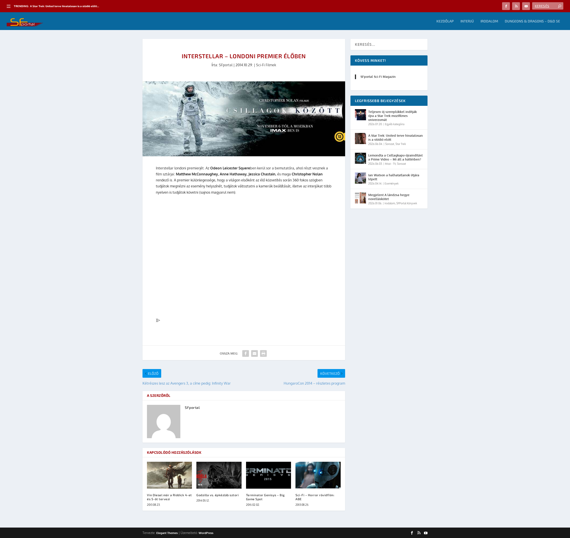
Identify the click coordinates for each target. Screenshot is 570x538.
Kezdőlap (445, 21)
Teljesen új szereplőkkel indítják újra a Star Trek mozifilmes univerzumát (392, 116)
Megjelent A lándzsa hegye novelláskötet (388, 197)
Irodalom (489, 21)
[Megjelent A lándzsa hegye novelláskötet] (360, 197)
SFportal (225, 65)
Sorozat (389, 144)
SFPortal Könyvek (406, 203)
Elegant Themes (167, 533)
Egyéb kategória (394, 124)
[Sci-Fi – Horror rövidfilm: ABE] (317, 475)
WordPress (206, 533)
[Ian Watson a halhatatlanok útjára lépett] (360, 178)
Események (392, 183)
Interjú (467, 21)
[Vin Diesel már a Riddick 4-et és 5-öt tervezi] (169, 475)
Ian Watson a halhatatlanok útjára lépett (393, 177)
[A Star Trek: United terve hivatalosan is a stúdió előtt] (360, 138)
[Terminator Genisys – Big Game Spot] (268, 475)
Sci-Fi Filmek (266, 65)
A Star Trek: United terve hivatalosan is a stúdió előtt (395, 137)
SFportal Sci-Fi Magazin (378, 76)
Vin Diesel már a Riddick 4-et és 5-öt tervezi (169, 497)
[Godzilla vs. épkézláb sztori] (218, 475)
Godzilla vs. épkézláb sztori (217, 495)
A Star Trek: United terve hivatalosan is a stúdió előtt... (64, 6)
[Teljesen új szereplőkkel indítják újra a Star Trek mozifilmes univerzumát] (360, 114)
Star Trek (400, 144)
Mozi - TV (390, 163)
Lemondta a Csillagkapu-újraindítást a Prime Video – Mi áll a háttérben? (395, 157)
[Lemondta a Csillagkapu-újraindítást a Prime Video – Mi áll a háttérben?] (360, 158)
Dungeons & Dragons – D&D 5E (532, 21)
